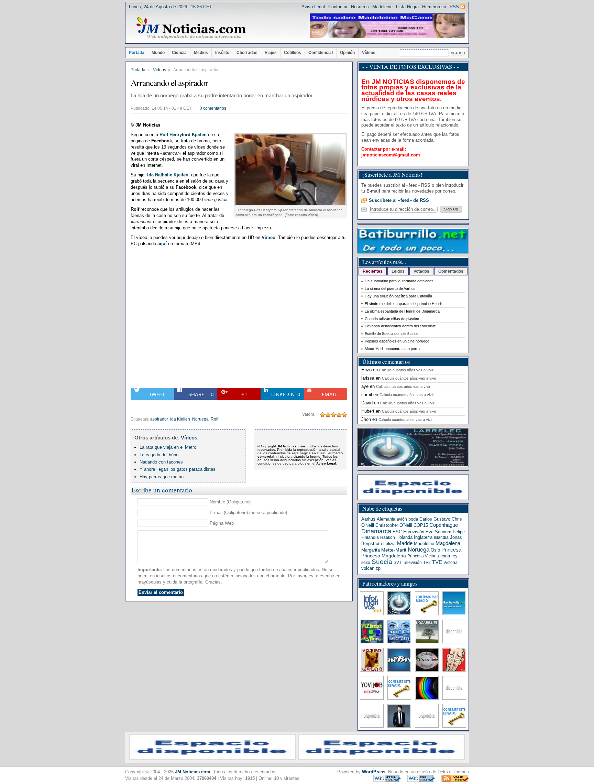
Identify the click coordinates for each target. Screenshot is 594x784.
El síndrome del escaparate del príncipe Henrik (404, 304)
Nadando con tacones (161, 462)
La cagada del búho (159, 454)
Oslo (435, 550)
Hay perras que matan (162, 476)
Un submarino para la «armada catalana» (399, 281)
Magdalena (448, 543)
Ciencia (179, 52)
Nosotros (360, 6)
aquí (162, 243)
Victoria (450, 562)
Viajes (271, 52)
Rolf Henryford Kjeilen (183, 134)
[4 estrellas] (339, 414)
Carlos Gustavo (434, 519)
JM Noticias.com (192, 771)
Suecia (382, 561)
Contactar (338, 6)
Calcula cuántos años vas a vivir (406, 370)
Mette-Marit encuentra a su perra (392, 349)
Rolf (214, 419)
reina (445, 555)
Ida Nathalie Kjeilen (167, 174)
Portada (136, 52)
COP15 (421, 525)
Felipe (459, 531)
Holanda (404, 537)
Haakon (387, 537)
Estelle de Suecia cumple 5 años (392, 333)
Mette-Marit (393, 550)
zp (378, 568)
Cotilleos (292, 52)
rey (454, 555)
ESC (397, 531)
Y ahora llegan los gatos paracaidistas (178, 469)
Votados (421, 271)
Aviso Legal (313, 6)
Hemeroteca (434, 6)
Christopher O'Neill (393, 525)
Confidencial (320, 52)
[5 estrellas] (344, 414)
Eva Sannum (438, 531)
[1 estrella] (322, 414)
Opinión (347, 52)
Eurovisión (413, 531)
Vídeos (368, 52)
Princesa (451, 550)
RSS (454, 6)
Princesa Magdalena (383, 555)
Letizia (389, 543)
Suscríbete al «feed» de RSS (399, 200)
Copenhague (443, 525)
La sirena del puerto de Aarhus (390, 288)
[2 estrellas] (328, 414)
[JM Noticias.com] (191, 28)
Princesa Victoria (423, 556)
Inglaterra (423, 537)
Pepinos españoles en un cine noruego (397, 341)
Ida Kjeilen (180, 419)
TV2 (427, 562)
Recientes (373, 271)
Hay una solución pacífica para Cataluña (398, 296)
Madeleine (382, 6)
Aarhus (368, 519)
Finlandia (370, 537)
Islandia (441, 537)
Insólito (222, 52)
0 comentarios (213, 108)
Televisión (412, 562)
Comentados (450, 271)
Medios (201, 52)
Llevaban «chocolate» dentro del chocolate (400, 326)
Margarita (370, 550)
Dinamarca (376, 531)
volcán (367, 568)
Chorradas (246, 52)
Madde (404, 543)
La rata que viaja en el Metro (168, 447)
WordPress (373, 771)
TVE (437, 562)
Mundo (158, 52)
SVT (398, 562)
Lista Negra (407, 6)
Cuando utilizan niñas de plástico (392, 319)
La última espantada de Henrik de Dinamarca (402, 311)
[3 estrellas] (333, 414)
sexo (365, 562)
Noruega (200, 419)
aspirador (159, 419)
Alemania (386, 519)
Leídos (398, 271)
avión (402, 519)
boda (413, 519)
